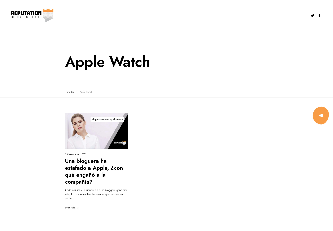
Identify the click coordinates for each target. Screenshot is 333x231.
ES (325, 23)
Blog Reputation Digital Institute (107, 119)
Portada (69, 92)
